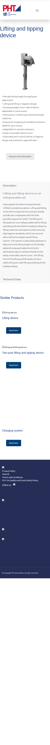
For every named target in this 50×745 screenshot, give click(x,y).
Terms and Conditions (12, 477)
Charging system (12, 430)
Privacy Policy (8, 471)
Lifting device (10, 318)
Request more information (20, 156)
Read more (13, 330)
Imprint (5, 474)
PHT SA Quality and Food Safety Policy (20, 480)
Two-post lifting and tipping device (23, 352)
